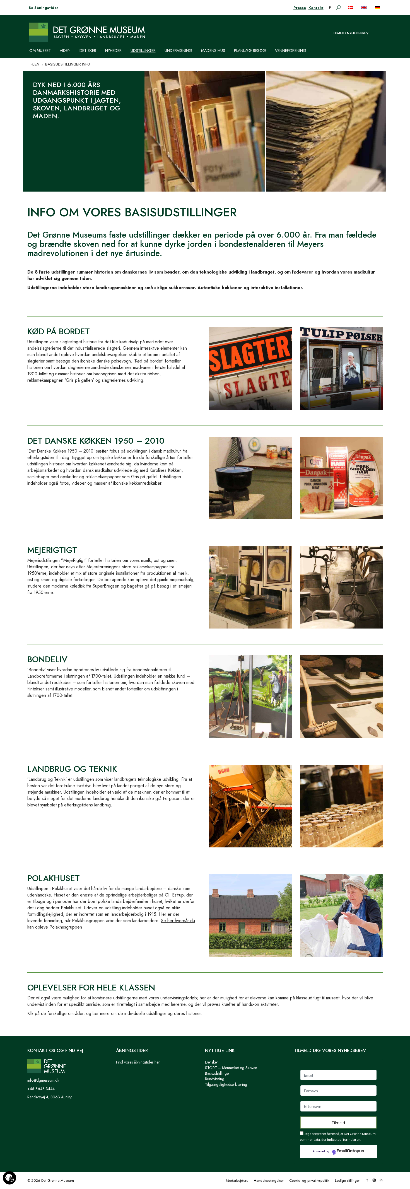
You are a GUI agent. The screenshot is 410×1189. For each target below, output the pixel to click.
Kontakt (316, 7)
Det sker (211, 1062)
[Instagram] (374, 1180)
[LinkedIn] (381, 1180)
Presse (299, 7)
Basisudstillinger (217, 1073)
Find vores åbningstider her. (138, 1062)
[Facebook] (367, 1180)
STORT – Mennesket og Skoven (231, 1067)
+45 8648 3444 (41, 1088)
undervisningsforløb (178, 998)
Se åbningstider (43, 7)
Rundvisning (214, 1079)
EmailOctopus (350, 1151)
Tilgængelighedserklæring (226, 1084)
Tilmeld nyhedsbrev (350, 33)
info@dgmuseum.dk (43, 1080)
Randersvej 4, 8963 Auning (50, 1097)
